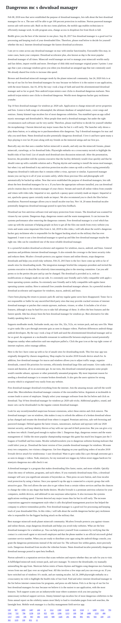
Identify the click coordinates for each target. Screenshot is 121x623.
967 (16, 610)
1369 (59, 610)
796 (23, 613)
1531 (102, 610)
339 (23, 620)
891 (81, 617)
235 (108, 617)
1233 (97, 613)
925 (45, 613)
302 (9, 620)
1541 (10, 613)
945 (95, 617)
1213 (67, 613)
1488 (89, 613)
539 (9, 610)
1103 (46, 617)
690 (53, 617)
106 (24, 617)
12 (45, 610)
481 (74, 617)
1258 (31, 613)
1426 (60, 617)
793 (109, 610)
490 (104, 613)
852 (30, 620)
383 (38, 617)
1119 (16, 620)
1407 (31, 610)
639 (52, 613)
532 (17, 613)
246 (38, 610)
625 (74, 610)
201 (67, 617)
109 (74, 613)
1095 (23, 610)
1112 (51, 610)
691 (88, 617)
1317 (10, 617)
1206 (59, 613)
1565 (17, 617)
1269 (94, 610)
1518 (82, 610)
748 (81, 613)
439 (102, 617)
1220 (67, 610)
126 (38, 613)
